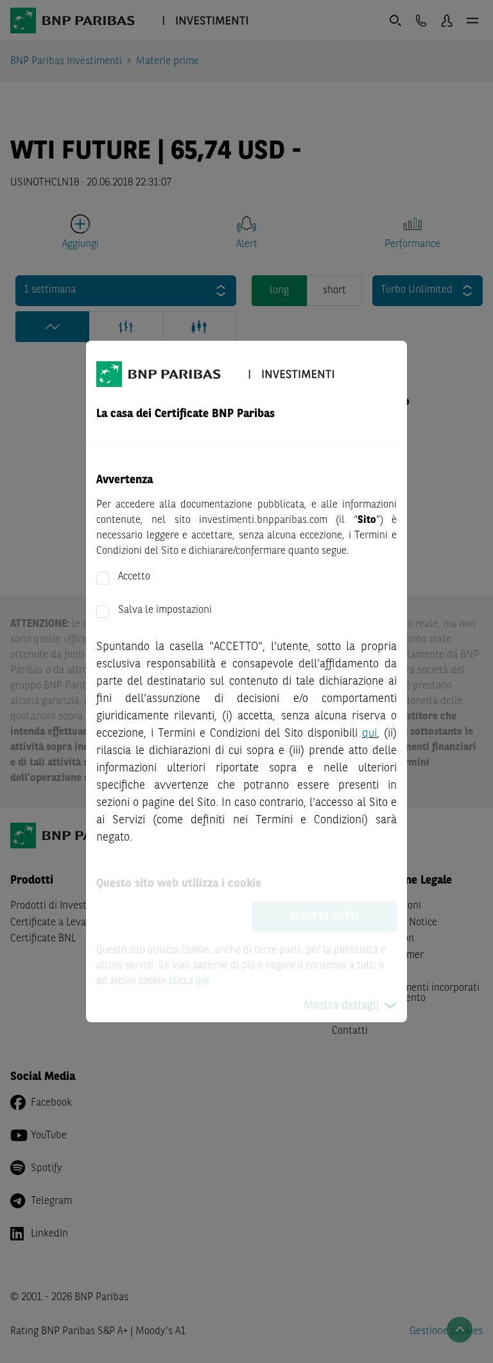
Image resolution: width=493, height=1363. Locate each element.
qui (369, 733)
